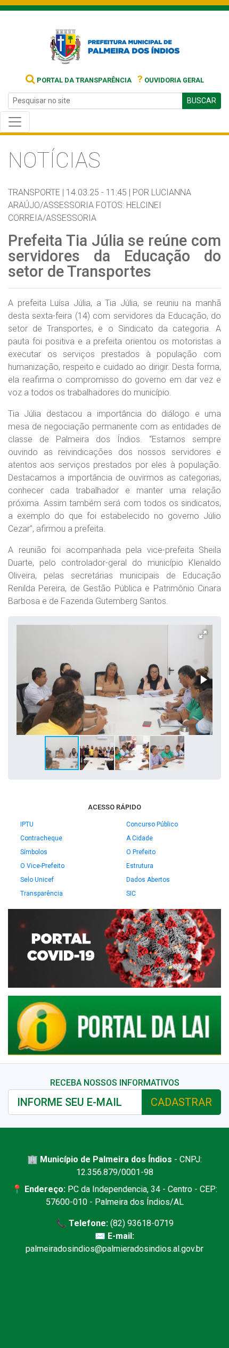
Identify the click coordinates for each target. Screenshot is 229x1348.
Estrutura (139, 866)
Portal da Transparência (83, 80)
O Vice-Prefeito (42, 866)
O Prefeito (141, 852)
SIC (131, 893)
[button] (202, 634)
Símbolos (33, 852)
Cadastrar (181, 1102)
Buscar (201, 100)
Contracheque (41, 838)
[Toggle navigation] (15, 122)
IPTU (27, 824)
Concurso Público (152, 824)
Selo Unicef (37, 879)
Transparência (41, 893)
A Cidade (139, 838)
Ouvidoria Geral (170, 80)
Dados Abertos (148, 879)
